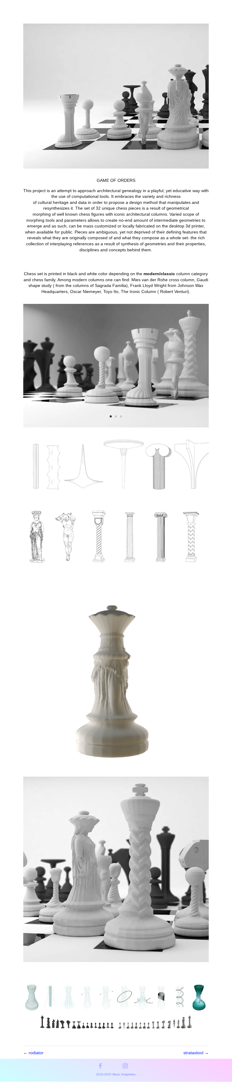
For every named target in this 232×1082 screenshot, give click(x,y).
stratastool (196, 1052)
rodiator (33, 1052)
